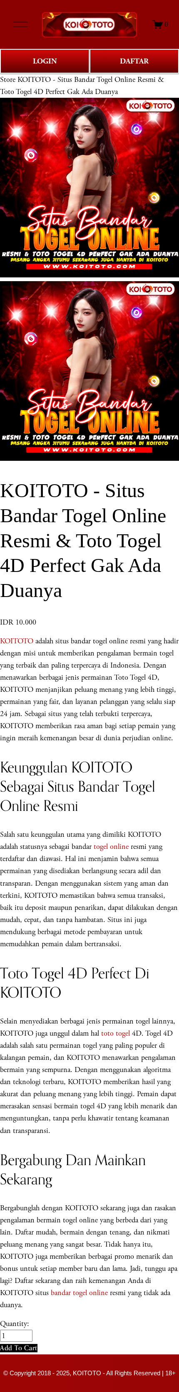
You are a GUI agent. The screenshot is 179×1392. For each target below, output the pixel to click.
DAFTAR (134, 61)
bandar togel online (79, 1293)
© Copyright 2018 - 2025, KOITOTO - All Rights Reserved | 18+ (89, 1373)
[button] (18, 1348)
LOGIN (45, 61)
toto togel (115, 1033)
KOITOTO (16, 641)
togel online (111, 846)
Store (7, 79)
